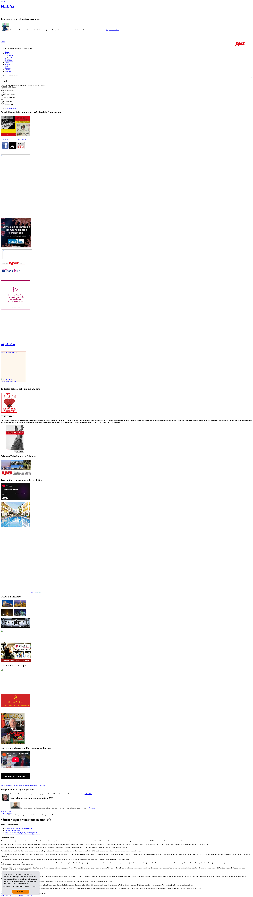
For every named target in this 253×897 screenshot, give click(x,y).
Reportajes (8, 71)
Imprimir (3, 811)
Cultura (7, 62)
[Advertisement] (15, 201)
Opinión (7, 69)
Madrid (7, 66)
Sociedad (7, 68)
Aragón (11, 55)
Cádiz (10, 57)
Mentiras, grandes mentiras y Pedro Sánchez (18, 828)
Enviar (9, 811)
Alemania (92, 808)
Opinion (9, 813)
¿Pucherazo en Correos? (12, 830)
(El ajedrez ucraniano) (112, 30)
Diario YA (7, 6)
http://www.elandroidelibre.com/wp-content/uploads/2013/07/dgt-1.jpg (23, 785)
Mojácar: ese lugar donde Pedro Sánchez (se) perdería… (22, 834)
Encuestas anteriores (11, 108)
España (7, 52)
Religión (7, 64)
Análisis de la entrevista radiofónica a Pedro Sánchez (21, 832)
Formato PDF (21, 139)
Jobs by (35, 592)
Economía (8, 59)
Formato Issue (5, 139)
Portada (3, 813)
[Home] (3, 1)
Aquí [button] (34, 886)
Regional (7, 53)
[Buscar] (3, 75)
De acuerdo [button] (20, 891)
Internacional (9, 61)
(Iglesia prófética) (88, 794)
